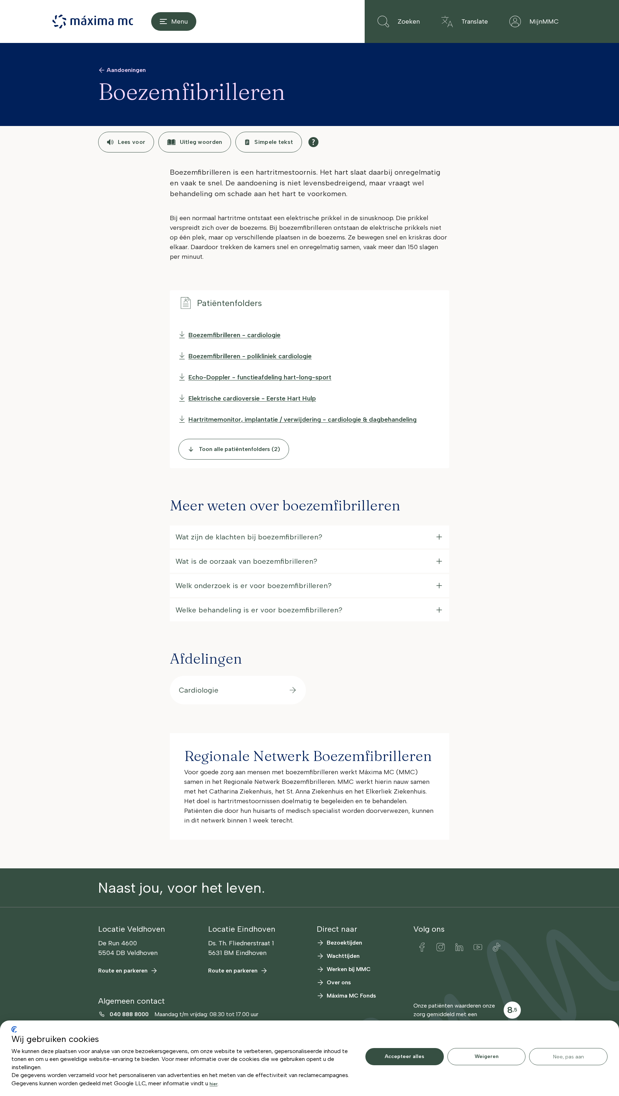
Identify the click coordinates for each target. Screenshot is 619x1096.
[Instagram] (440, 947)
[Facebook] (422, 947)
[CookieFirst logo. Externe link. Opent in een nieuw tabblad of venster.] (14, 1029)
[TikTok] (496, 947)
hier (213, 1083)
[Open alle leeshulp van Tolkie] (313, 142)
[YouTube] (477, 947)
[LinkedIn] (459, 947)
